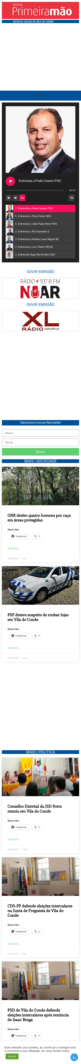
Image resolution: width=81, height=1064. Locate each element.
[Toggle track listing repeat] (22, 198)
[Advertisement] (40, 67)
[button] (40, 96)
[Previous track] (9, 198)
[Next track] (15, 198)
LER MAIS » (14, 548)
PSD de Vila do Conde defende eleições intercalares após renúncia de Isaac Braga (38, 1014)
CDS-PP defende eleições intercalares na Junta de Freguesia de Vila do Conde (40, 910)
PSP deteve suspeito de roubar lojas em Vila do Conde (38, 617)
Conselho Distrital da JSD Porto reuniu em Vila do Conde (35, 808)
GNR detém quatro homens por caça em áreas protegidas (39, 517)
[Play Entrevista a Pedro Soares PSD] (10, 181)
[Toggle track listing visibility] (72, 198)
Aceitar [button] (12, 1056)
